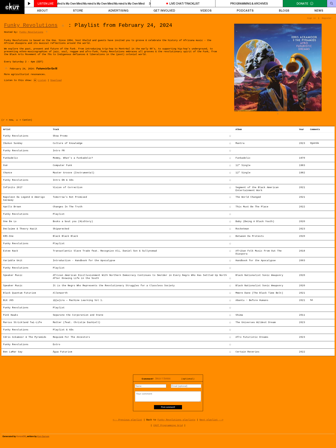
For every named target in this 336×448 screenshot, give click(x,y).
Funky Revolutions (31, 25)
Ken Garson (43, 436)
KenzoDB (21, 436)
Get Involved (164, 10)
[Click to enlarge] (278, 110)
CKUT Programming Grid (168, 425)
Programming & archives (249, 3)
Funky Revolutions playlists (176, 419)
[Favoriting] (63, 25)
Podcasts (245, 10)
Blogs (284, 10)
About (42, 10)
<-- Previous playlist (127, 419)
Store (78, 10)
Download (56, 80)
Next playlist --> (211, 419)
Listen (42, 80)
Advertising (118, 10)
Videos (206, 10)
